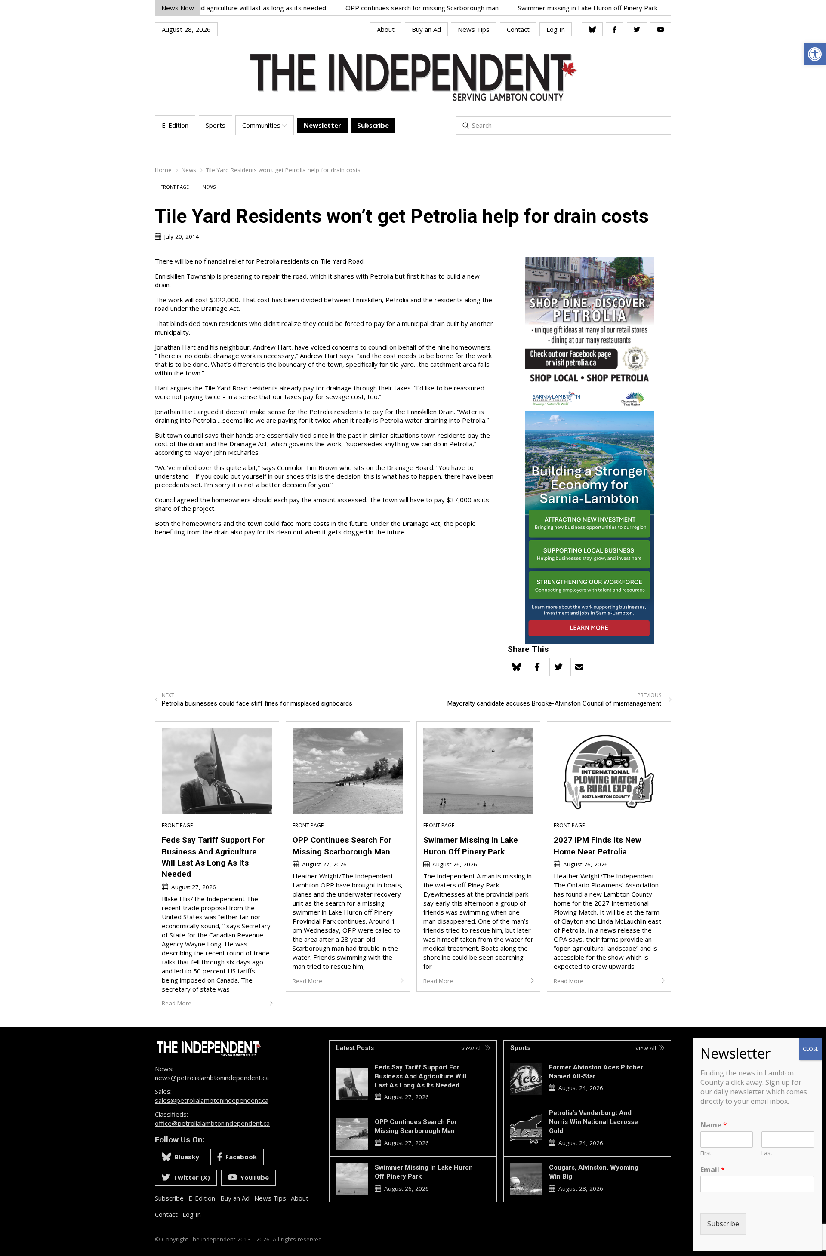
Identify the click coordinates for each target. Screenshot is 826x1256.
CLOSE (810, 1049)
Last (766, 1153)
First (705, 1153)
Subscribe (723, 1224)
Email (712, 1169)
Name (713, 1125)
